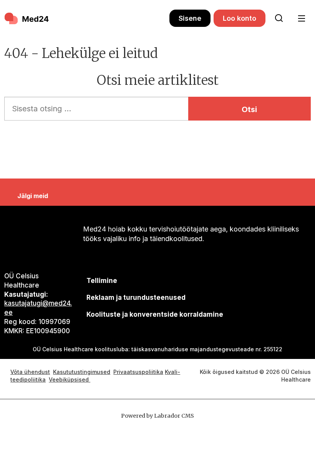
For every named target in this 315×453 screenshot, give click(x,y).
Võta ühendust (30, 372)
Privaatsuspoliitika (138, 372)
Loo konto (239, 18)
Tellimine (101, 280)
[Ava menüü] (301, 18)
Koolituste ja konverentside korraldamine (154, 314)
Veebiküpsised (69, 379)
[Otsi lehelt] (278, 18)
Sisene (190, 18)
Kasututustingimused (81, 372)
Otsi (249, 109)
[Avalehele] (86, 18)
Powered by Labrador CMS (157, 415)
